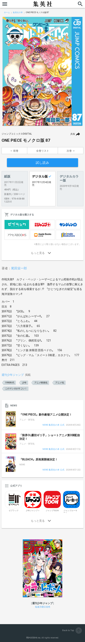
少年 (24, 382)
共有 (72, 134)
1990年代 (9, 382)
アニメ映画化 (40, 382)
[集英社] (42, 4)
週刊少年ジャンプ (13, 374)
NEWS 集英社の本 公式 (53, 425)
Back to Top (71, 630)
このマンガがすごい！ (16, 388)
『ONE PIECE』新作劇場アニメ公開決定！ (45, 414)
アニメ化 (59, 382)
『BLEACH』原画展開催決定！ (38, 459)
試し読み (42, 163)
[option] (42, 71)
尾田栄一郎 (19, 268)
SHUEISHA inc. (34, 638)
